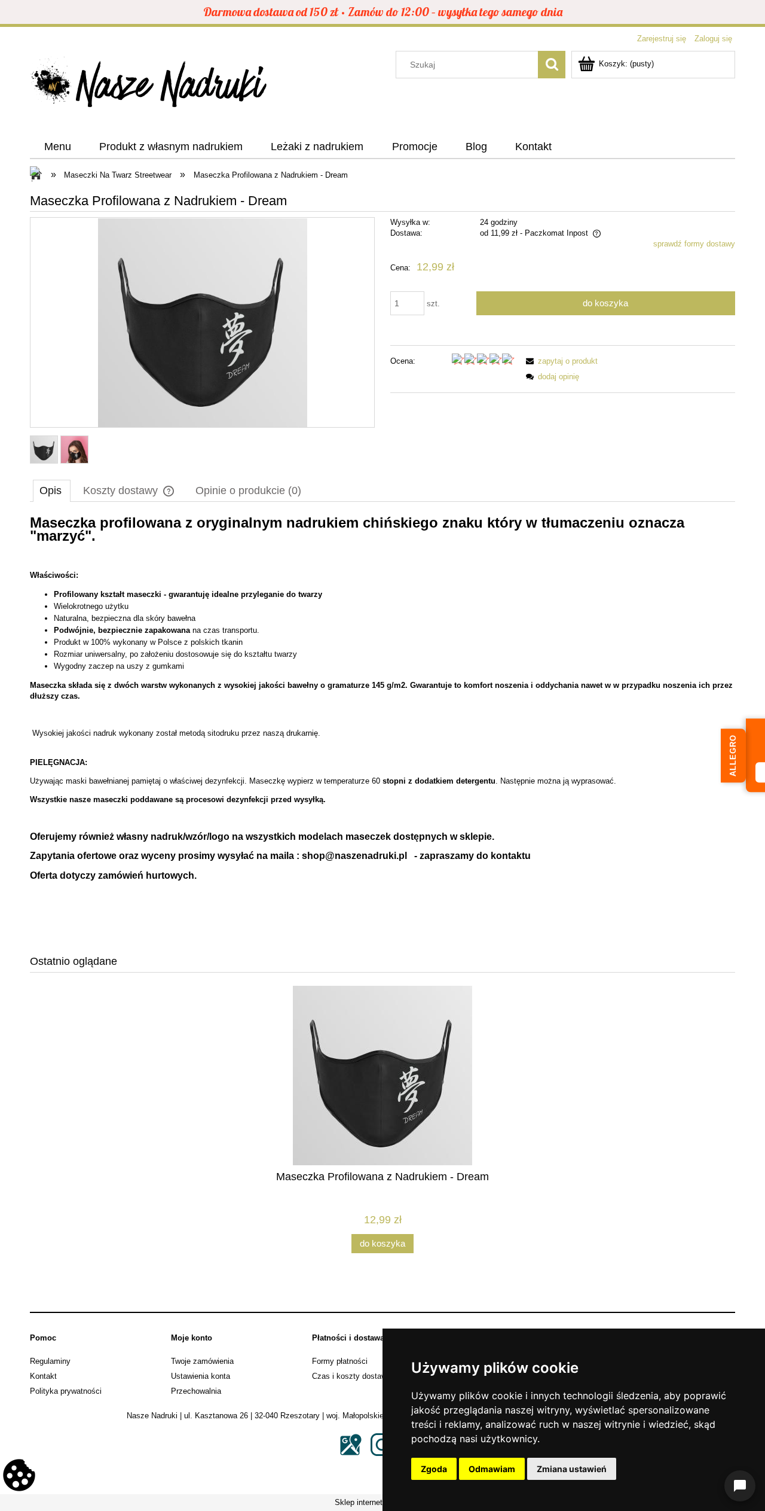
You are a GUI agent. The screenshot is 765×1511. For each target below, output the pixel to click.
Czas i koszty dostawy (351, 1376)
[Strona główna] (149, 86)
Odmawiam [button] (492, 1469)
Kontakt (43, 1376)
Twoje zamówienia (202, 1361)
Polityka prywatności (66, 1391)
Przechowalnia (196, 1391)
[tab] (52, 490)
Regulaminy (50, 1361)
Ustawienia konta (200, 1376)
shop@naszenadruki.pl (354, 856)
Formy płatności (340, 1361)
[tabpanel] (382, 727)
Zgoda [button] (434, 1469)
